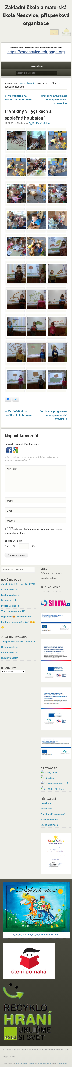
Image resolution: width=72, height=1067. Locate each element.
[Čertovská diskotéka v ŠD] (55, 783)
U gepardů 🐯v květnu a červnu (17, 616)
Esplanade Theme (25, 1063)
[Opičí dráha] (48, 778)
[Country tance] (49, 772)
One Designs (44, 1063)
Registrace (46, 803)
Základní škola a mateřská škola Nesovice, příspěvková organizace (36, 15)
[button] (9, 452)
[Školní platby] (66, 35)
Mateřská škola (43, 123)
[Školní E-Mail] (54, 35)
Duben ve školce (9, 600)
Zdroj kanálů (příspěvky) (53, 814)
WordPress (62, 1063)
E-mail (12, 511)
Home (22, 83)
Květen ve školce (10, 594)
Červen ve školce (10, 589)
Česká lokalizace (49, 824)
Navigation (36, 66)
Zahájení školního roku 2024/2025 (18, 584)
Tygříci (30, 83)
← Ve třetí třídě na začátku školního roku (18, 97)
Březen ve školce (10, 605)
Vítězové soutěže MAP (13, 611)
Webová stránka (11, 524)
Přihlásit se (46, 808)
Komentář (12, 469)
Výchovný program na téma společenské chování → (53, 99)
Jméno (12, 501)
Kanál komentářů (49, 819)
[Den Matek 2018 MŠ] (52, 788)
